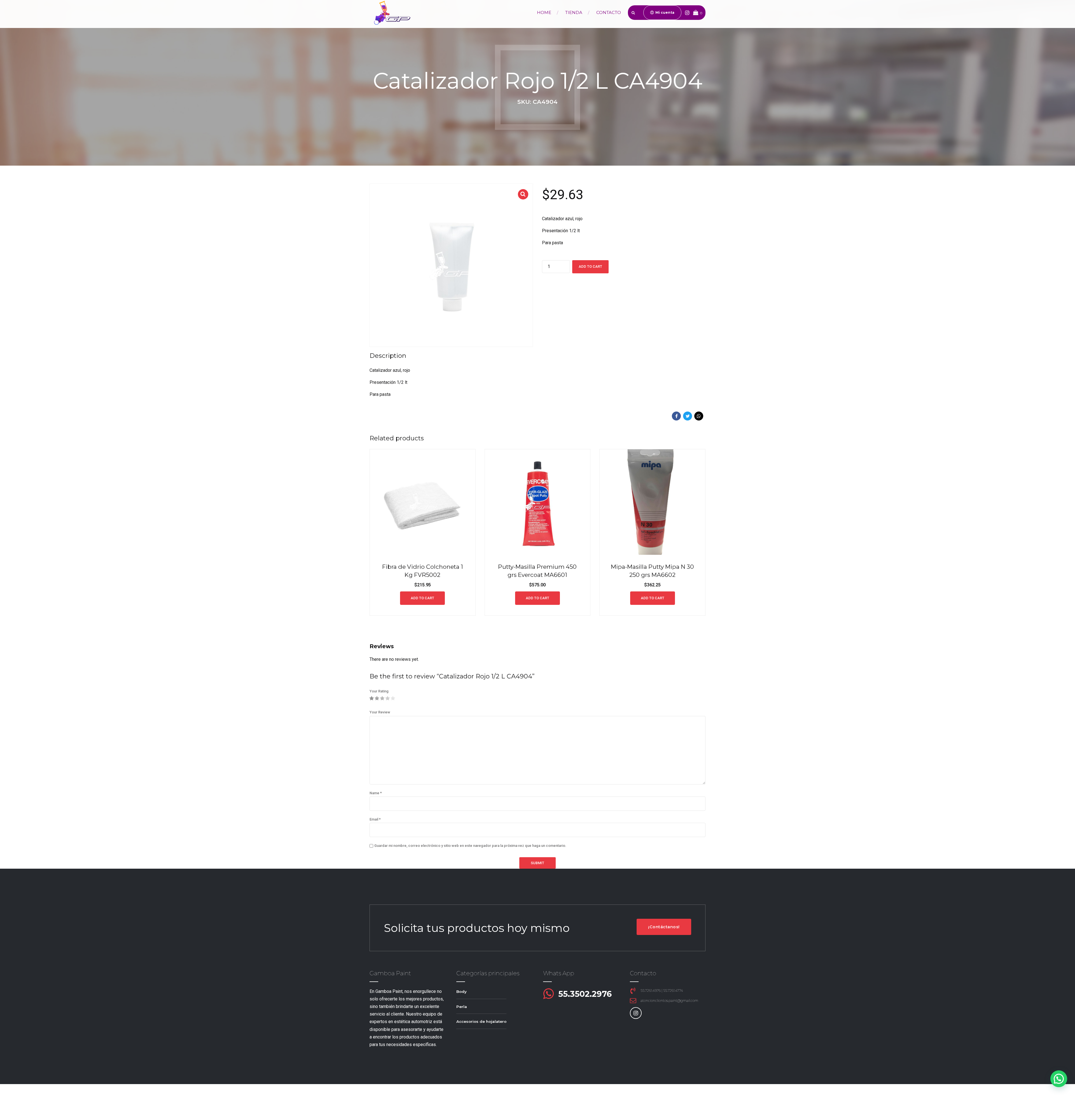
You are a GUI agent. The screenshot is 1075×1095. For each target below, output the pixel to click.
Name (376, 793)
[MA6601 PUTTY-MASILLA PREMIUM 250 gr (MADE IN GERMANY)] (537, 502)
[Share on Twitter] (687, 416)
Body (461, 991)
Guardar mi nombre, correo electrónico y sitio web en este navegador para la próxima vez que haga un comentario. (470, 845)
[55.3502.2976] (548, 994)
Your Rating (379, 691)
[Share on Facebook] (676, 416)
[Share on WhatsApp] (698, 416)
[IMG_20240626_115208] (652, 502)
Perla (461, 1006)
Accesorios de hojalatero (481, 1021)
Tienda (573, 12)
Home (544, 12)
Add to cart (590, 266)
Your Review (380, 712)
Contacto (608, 12)
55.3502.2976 (585, 994)
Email (375, 819)
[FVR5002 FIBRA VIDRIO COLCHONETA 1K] (422, 502)
